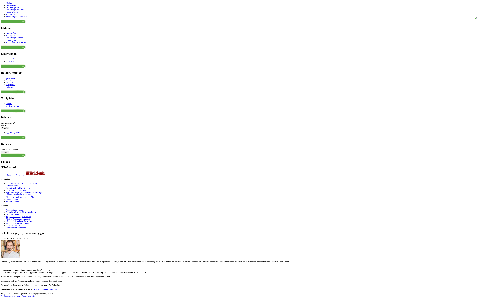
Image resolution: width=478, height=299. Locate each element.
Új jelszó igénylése (13, 132)
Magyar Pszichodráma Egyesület (19, 221)
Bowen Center (11, 186)
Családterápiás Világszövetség (18, 188)
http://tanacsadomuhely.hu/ (45, 289)
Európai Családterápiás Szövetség (19, 195)
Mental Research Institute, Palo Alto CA (22, 197)
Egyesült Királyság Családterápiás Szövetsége (24, 192)
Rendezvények (12, 33)
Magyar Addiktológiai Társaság (18, 217)
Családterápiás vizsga (14, 38)
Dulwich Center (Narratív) (16, 190)
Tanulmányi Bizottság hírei (16, 42)
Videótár (9, 87)
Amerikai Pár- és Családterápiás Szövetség (22, 183)
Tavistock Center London (16, 201)
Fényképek (10, 78)
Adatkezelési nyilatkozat (10, 296)
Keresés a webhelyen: (10, 149)
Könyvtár (9, 82)
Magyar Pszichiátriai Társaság (18, 219)
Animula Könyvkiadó (14, 210)
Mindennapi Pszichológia (16, 175)
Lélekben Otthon (12, 214)
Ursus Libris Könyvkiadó (16, 228)
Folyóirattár (10, 80)
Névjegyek (10, 85)
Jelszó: (4, 125)
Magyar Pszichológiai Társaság (18, 223)
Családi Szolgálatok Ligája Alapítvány (21, 212)
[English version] (476, 18)
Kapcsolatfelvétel (28, 296)
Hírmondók (10, 59)
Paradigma (10, 61)
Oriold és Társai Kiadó (15, 225)
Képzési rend (11, 40)
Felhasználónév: (8, 123)
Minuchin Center (12, 199)
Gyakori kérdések (13, 106)
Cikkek (9, 104)
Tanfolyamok (11, 35)
